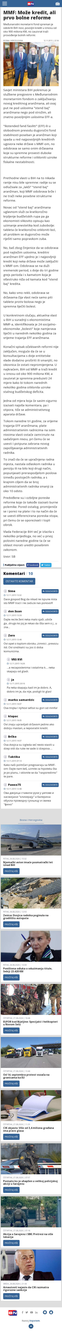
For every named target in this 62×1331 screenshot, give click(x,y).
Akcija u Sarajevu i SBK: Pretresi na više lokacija (28, 1235)
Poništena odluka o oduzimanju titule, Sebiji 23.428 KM (27, 970)
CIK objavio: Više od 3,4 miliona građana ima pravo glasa (28, 1129)
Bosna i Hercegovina (31, 819)
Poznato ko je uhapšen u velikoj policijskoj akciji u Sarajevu (30, 1182)
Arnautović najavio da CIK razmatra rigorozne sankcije (26, 1289)
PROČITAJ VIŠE (11, 871)
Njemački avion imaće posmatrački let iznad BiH (28, 864)
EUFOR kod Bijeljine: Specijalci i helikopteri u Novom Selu (30, 1023)
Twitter (47, 565)
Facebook (33, 565)
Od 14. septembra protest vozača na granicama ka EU (26, 1076)
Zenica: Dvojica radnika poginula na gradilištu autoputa (25, 917)
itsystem (34, 1320)
